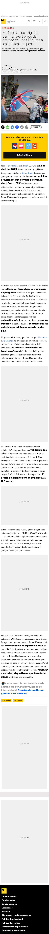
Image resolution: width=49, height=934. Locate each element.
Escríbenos (7, 908)
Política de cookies (11, 923)
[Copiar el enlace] (26, 127)
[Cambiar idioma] (39, 21)
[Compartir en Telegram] (12, 127)
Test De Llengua (26, 16)
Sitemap (6, 912)
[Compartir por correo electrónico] (22, 127)
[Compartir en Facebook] (17, 127)
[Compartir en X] (3, 127)
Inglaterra (17, 700)
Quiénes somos (9, 897)
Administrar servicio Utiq (14, 930)
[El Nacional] (3, 21)
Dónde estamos (9, 904)
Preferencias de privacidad (15, 927)
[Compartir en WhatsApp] (7, 127)
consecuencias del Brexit (17, 165)
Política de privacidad (12, 919)
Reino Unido (28, 172)
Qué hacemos (8, 900)
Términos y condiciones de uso (16, 915)
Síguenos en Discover (9, 16)
